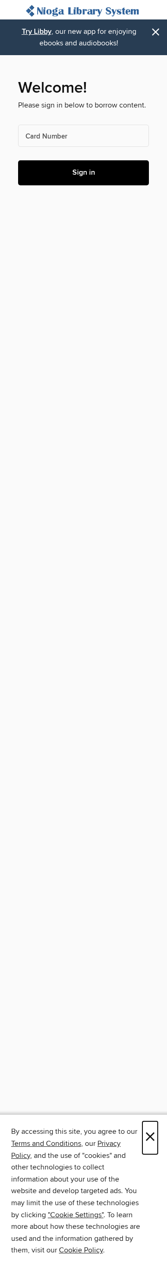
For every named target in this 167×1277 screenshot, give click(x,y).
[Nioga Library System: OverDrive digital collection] (83, 12)
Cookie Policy (81, 1250)
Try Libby (36, 32)
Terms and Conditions (46, 1143)
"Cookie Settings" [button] (75, 1215)
